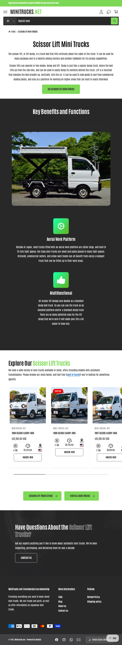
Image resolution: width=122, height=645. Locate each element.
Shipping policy (94, 601)
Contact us (63, 610)
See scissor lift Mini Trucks (61, 89)
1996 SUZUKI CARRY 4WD (23, 433)
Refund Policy (93, 597)
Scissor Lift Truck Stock (41, 496)
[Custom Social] (78, 639)
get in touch (74, 375)
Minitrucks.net (19, 639)
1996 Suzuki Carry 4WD (64, 433)
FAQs (60, 597)
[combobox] (68, 21)
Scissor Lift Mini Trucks (27, 31)
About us (62, 606)
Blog (60, 601)
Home (13, 31)
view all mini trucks (80, 496)
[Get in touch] (108, 11)
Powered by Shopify (34, 639)
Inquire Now (28, 457)
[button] (5, 11)
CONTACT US (26, 558)
